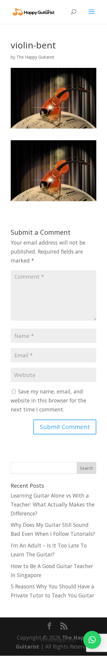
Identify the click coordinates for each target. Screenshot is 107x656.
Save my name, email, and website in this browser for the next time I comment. (48, 400)
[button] (92, 640)
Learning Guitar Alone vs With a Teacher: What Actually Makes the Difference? (53, 504)
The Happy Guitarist (35, 57)
